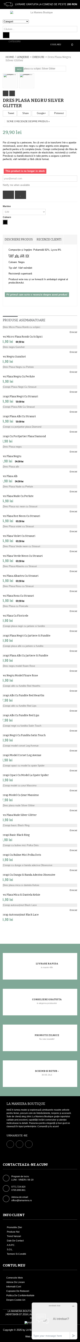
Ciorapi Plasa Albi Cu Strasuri (18, 416)
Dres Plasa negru (10, 456)
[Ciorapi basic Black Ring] (40, 825)
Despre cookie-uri (15, 1300)
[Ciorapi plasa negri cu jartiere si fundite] (40, 626)
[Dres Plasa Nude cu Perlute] (40, 486)
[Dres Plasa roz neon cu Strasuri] (40, 506)
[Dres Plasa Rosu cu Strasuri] (40, 586)
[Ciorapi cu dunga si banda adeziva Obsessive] (40, 865)
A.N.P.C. (10, 1245)
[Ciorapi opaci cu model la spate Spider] (40, 765)
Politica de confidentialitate (20, 1295)
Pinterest (58, 113)
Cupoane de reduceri (17, 1291)
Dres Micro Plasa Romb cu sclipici (21, 336)
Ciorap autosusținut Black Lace (19, 914)
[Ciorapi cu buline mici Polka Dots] (40, 845)
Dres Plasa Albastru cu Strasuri (19, 575)
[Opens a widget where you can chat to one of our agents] (54, 1321)
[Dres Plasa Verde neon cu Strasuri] (40, 546)
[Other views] (5, 93)
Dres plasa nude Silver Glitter (18, 815)
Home (10, 57)
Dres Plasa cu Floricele (14, 615)
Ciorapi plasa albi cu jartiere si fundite (24, 655)
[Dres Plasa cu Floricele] (40, 606)
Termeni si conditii (16, 1254)
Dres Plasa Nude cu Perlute (16, 496)
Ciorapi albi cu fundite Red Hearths (22, 695)
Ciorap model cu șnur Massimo (19, 795)
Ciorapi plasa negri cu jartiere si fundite (25, 635)
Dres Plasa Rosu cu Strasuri (17, 595)
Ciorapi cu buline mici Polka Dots (20, 854)
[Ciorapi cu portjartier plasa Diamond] (40, 427)
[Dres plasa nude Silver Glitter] (40, 805)
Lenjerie (23, 57)
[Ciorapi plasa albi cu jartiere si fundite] (40, 646)
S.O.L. (9, 1249)
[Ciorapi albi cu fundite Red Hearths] (40, 686)
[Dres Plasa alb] (40, 466)
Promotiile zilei (14, 1227)
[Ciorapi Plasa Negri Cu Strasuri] (40, 387)
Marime (7, 206)
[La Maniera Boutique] (40, 15)
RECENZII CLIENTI (49, 239)
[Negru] (5, 222)
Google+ (41, 113)
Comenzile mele (14, 1277)
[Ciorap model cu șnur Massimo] (40, 785)
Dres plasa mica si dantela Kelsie (20, 894)
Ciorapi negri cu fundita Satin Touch (23, 735)
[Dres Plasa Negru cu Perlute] (40, 367)
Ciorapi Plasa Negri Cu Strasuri (19, 396)
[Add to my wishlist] (20, 195)
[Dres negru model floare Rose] (40, 666)
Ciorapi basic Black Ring (15, 835)
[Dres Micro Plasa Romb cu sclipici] (40, 327)
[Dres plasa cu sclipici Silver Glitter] (35, 68)
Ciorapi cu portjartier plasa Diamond (23, 436)
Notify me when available (16, 185)
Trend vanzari (13, 1236)
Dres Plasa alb (8, 476)
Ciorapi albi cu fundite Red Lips (19, 715)
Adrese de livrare (15, 1282)
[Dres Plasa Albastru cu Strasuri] (40, 566)
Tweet (10, 113)
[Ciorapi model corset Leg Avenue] (40, 745)
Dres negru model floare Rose (19, 675)
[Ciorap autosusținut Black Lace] (40, 905)
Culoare (7, 217)
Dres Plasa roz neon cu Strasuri (20, 516)
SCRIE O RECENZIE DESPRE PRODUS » (28, 121)
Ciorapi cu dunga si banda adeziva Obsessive (27, 874)
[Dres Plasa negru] (40, 446)
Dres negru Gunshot (13, 356)
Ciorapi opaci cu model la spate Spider (24, 775)
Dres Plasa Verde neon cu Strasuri (21, 556)
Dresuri (38, 57)
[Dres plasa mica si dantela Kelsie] (40, 885)
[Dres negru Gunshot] (40, 347)
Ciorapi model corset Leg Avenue (20, 755)
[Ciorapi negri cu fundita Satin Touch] (40, 725)
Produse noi (13, 1232)
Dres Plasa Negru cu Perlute (17, 376)
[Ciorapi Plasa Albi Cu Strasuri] (40, 407)
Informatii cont (13, 1286)
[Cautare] (6, 35)
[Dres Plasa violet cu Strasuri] (40, 526)
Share (25, 113)
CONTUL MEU (14, 1265)
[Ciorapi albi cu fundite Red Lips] (40, 706)
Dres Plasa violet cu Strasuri (17, 536)
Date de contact (15, 1240)
